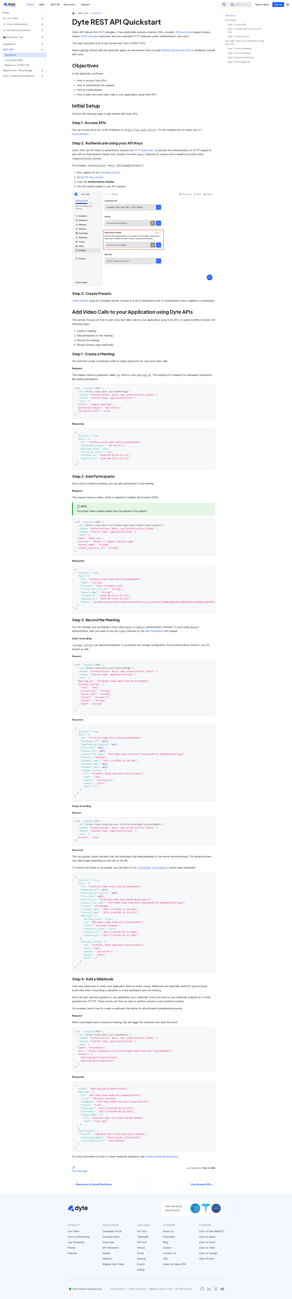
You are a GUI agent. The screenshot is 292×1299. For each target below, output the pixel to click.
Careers (167, 1247)
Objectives (230, 15)
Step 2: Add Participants (239, 53)
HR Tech (142, 1242)
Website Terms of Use (160, 1289)
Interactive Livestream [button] (19, 30)
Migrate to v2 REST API (17, 65)
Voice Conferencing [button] (17, 24)
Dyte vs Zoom (207, 1242)
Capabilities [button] (9, 44)
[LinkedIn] (209, 1289)
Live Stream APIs (14, 60)
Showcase (108, 1242)
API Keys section (93, 177)
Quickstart (10, 55)
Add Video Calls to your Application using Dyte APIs (244, 42)
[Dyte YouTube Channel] (222, 1289)
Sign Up (278, 4)
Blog (165, 1242)
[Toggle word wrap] (206, 569)
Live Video (73, 1231)
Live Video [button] (12, 18)
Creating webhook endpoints (161, 1156)
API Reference (111, 1247)
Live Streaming (76, 1242)
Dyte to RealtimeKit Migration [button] (19, 76)
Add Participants (154, 631)
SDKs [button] (42, 4)
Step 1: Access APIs (237, 24)
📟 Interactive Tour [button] (13, 37)
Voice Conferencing (78, 1236)
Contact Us (169, 1253)
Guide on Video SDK (174, 1264)
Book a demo (262, 4)
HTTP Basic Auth (143, 150)
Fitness (141, 1247)
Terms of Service (137, 1289)
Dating (140, 1269)
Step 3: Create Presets (239, 36)
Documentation (111, 1236)
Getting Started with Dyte (176, 50)
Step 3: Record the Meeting (241, 57)
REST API (55, 4)
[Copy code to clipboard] (211, 387)
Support (85, 4)
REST (101, 32)
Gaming (141, 1258)
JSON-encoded (184, 32)
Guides (30, 4)
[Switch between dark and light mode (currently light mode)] (287, 4)
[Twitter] (216, 1289)
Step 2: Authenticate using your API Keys (244, 30)
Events (141, 1264)
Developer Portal (109, 172)
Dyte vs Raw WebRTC (211, 1231)
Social (140, 1253)
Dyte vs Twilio (207, 1247)
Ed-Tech (142, 1231)
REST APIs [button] (8, 49)
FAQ (165, 1258)
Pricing (71, 1247)
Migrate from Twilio (113, 1264)
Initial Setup (230, 20)
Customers (169, 1236)
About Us (168, 1231)
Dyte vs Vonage (208, 1253)
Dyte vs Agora (207, 1236)
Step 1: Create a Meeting (239, 48)
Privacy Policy (118, 1289)
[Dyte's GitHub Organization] (202, 1289)
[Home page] (73, 13)
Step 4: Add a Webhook (239, 62)
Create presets (80, 300)
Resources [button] (69, 4)
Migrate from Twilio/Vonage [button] (17, 70)
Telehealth (143, 1236)
